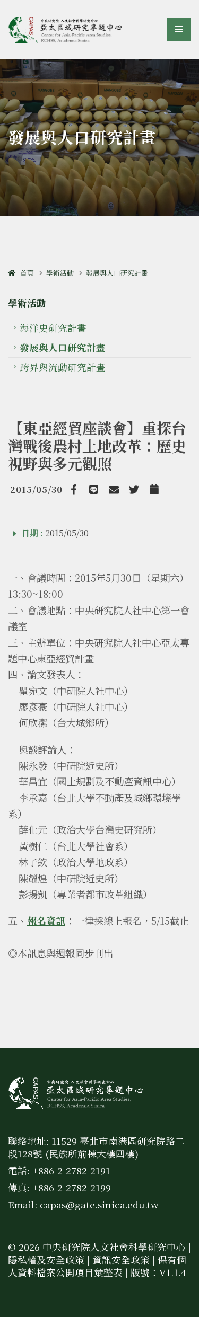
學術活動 (60, 273)
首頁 (24, 273)
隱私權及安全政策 (46, 1259)
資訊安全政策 (121, 1259)
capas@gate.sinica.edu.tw (99, 1204)
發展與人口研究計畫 (117, 273)
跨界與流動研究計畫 (63, 367)
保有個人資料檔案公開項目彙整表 (97, 1266)
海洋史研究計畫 (53, 327)
